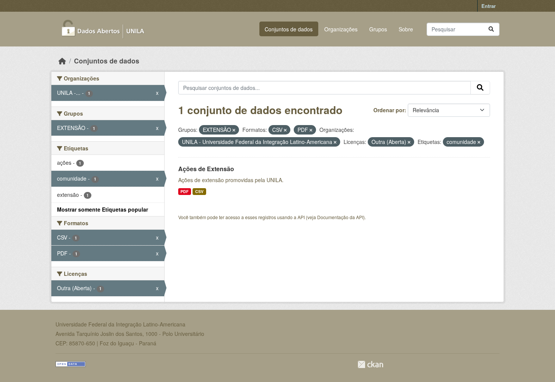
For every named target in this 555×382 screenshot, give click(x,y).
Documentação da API (340, 217)
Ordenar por (388, 110)
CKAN (370, 364)
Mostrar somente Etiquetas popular (102, 209)
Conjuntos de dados (289, 29)
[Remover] (234, 130)
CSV (199, 191)
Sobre (406, 29)
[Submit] (491, 29)
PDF (184, 191)
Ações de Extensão (206, 168)
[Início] (62, 60)
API (301, 217)
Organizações (341, 29)
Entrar (488, 5)
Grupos (378, 29)
